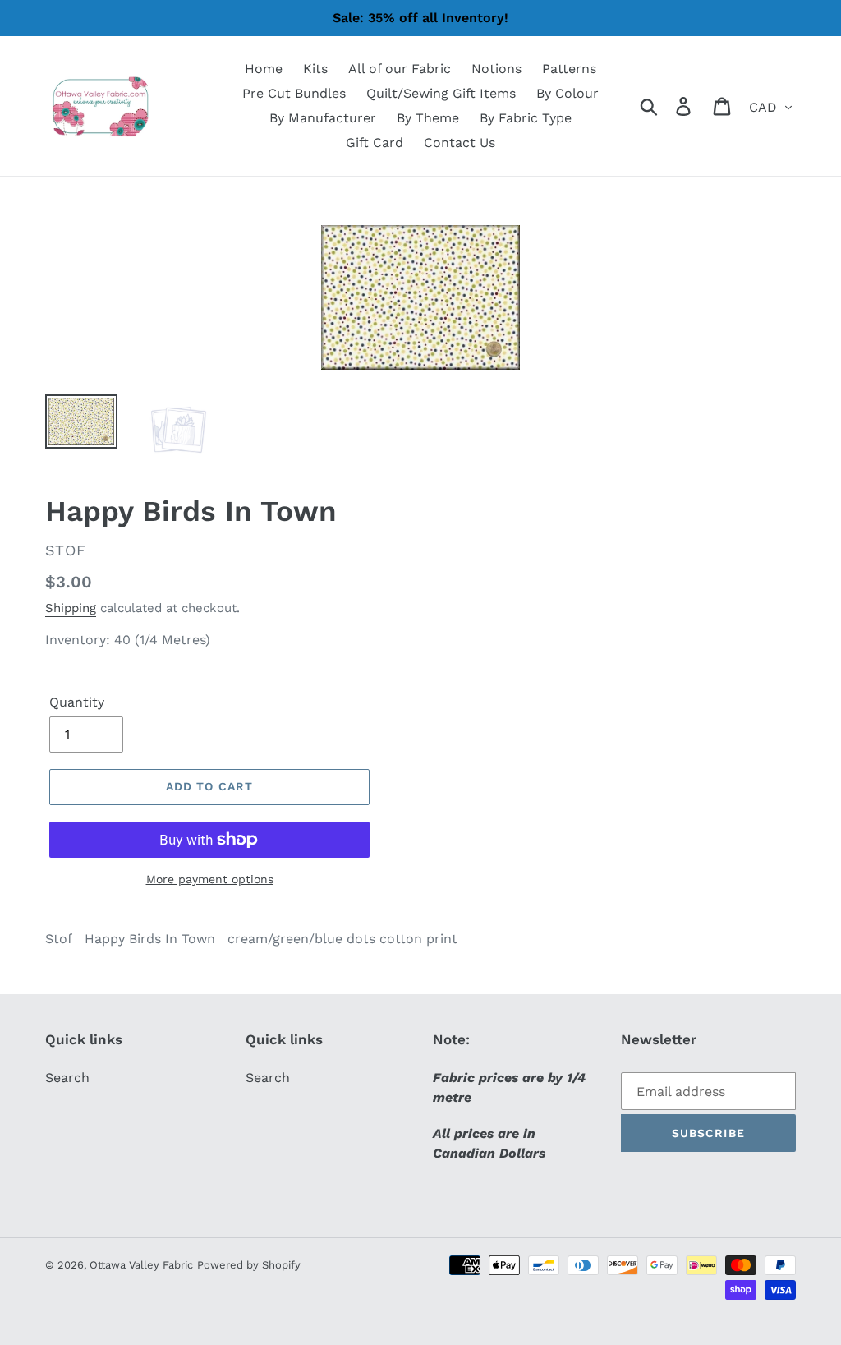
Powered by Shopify (249, 1265)
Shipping (70, 608)
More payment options (209, 879)
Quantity (76, 702)
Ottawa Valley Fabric (141, 1265)
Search (67, 1077)
